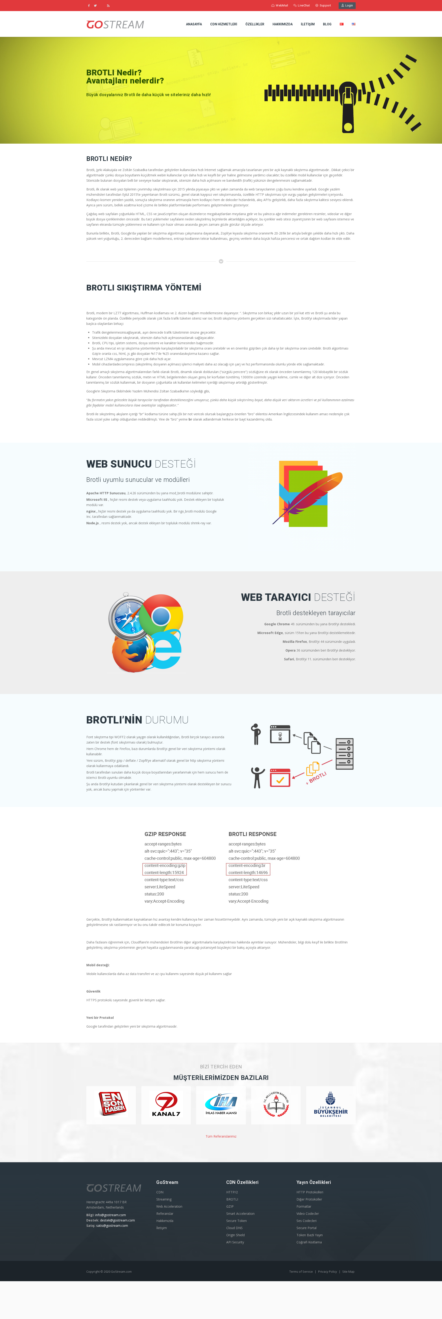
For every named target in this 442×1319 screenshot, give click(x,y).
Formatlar (304, 1206)
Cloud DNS (234, 1228)
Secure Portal (307, 1228)
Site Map (348, 1271)
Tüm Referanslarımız (221, 1136)
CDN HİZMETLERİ (223, 24)
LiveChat (304, 5)
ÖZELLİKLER (254, 24)
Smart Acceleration (240, 1213)
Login (348, 5)
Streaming (164, 1199)
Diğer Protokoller (309, 1199)
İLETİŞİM (308, 24)
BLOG (327, 24)
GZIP (230, 1206)
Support (325, 5)
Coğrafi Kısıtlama (309, 1242)
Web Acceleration (169, 1206)
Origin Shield (235, 1235)
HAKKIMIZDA (283, 24)
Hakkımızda (164, 1220)
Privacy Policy (328, 1271)
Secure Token (236, 1220)
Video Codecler (308, 1213)
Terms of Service (301, 1271)
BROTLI (232, 1199)
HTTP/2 (232, 1192)
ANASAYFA (194, 24)
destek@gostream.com (117, 1220)
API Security (235, 1242)
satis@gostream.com (112, 1225)
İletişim (161, 1228)
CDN (159, 1192)
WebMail (282, 5)
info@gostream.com (110, 1215)
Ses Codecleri (307, 1220)
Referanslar (164, 1213)
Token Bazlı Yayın (310, 1235)
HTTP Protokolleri (310, 1192)
